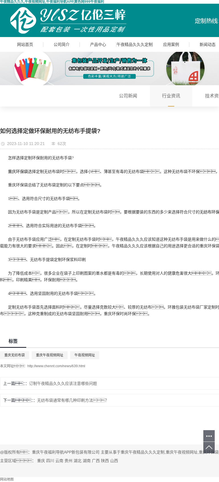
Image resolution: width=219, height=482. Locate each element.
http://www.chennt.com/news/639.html (56, 366)
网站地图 (7, 479)
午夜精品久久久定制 (135, 44)
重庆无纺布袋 (14, 355)
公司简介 (62, 44)
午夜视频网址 (84, 355)
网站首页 (25, 44)
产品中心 (98, 44)
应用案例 (171, 44)
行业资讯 (171, 95)
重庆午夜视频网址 (49, 355)
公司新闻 (128, 95)
